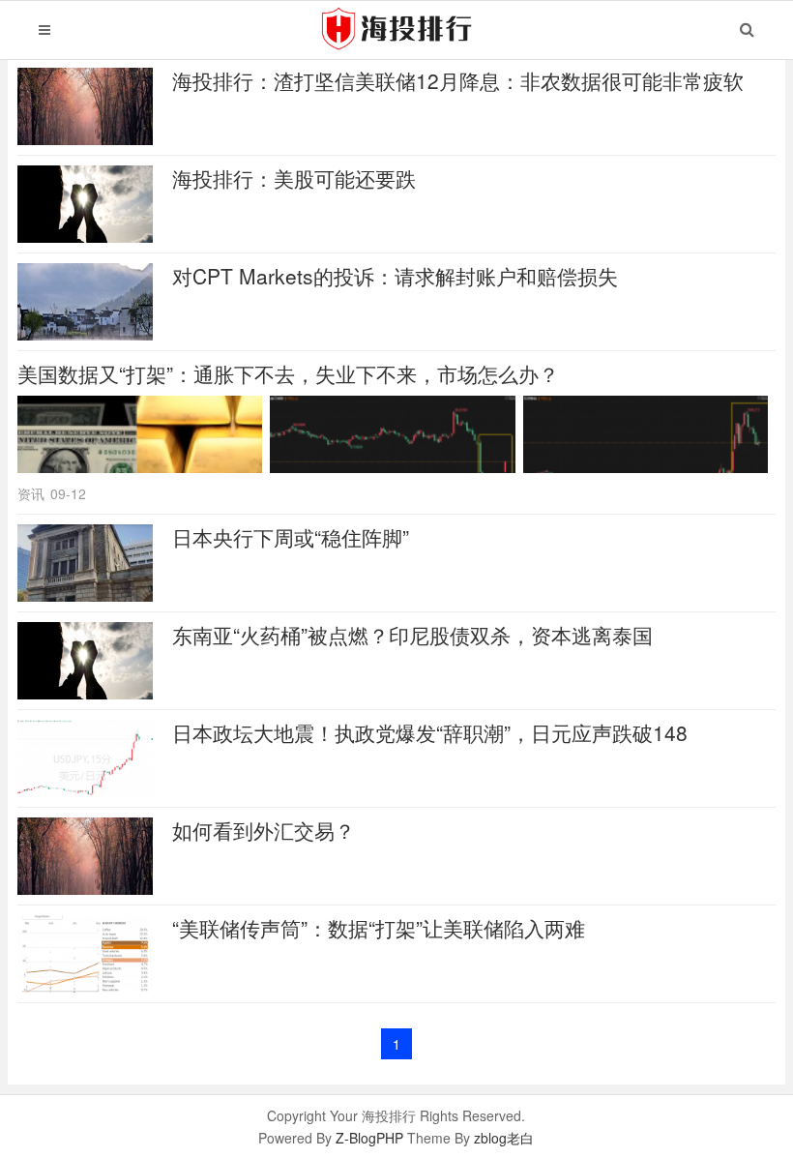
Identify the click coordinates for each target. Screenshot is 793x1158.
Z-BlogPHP (369, 1137)
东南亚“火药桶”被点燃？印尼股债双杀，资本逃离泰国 (412, 634)
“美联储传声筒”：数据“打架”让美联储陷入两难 (378, 927)
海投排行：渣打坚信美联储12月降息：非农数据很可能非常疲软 (458, 80)
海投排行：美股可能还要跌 (294, 178)
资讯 (30, 493)
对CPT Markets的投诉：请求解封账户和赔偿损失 (395, 275)
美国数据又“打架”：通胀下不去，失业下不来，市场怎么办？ (288, 373)
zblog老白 (504, 1137)
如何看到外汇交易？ (263, 830)
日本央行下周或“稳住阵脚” (290, 536)
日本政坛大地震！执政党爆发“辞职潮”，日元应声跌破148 (430, 732)
